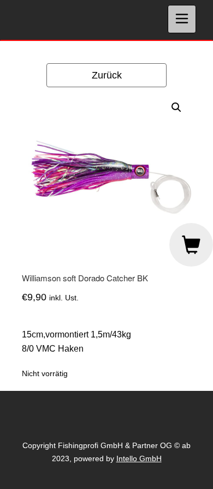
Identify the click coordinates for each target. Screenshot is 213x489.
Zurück (107, 75)
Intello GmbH (139, 458)
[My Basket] (191, 245)
